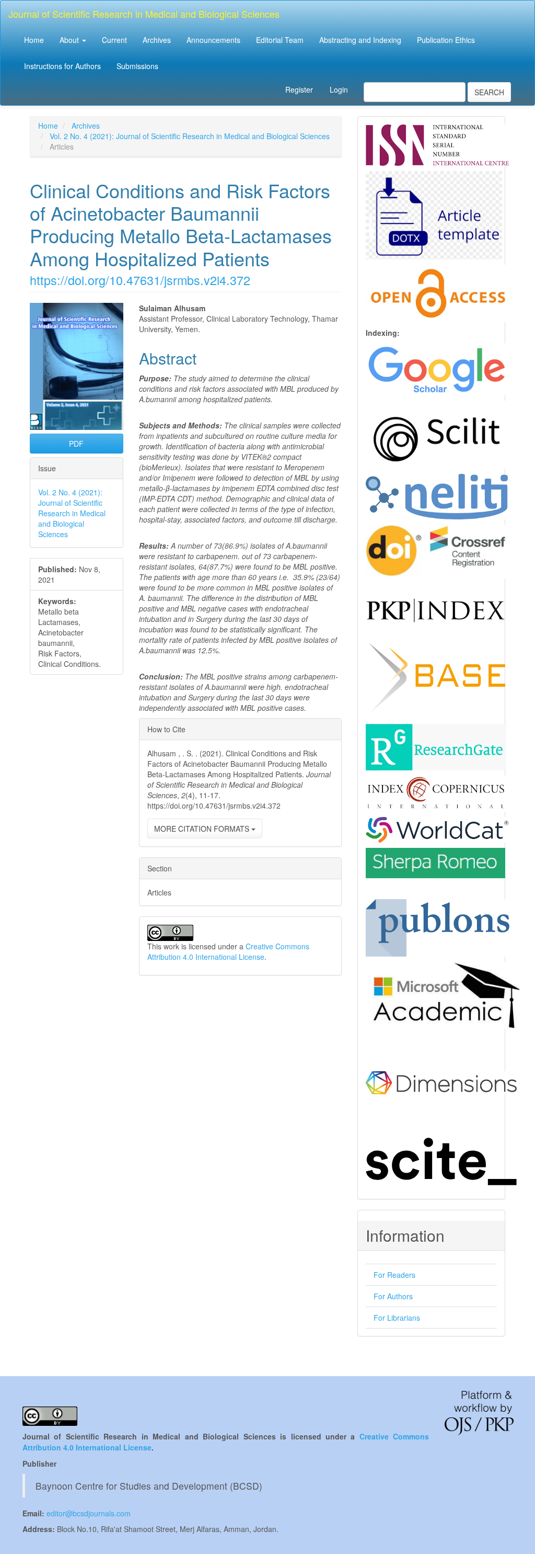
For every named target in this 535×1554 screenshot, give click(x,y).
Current (114, 40)
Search (489, 92)
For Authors (393, 1296)
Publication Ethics (446, 40)
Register (299, 89)
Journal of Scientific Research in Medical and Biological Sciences (144, 13)
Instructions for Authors (62, 66)
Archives (157, 40)
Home (34, 40)
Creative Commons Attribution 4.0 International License (228, 951)
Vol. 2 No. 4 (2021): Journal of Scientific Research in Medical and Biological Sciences (190, 136)
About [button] (70, 40)
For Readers (394, 1274)
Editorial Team (280, 40)
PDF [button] (76, 443)
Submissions (137, 66)
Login (339, 89)
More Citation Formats (202, 828)
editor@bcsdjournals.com (88, 1513)
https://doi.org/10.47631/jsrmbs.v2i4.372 (140, 280)
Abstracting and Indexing (360, 40)
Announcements (213, 40)
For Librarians (397, 1317)
